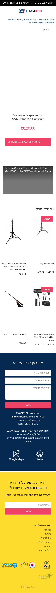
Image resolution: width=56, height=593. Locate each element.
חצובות (38, 19)
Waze (40, 459)
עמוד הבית (49, 19)
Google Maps (16, 459)
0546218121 (22, 413)
